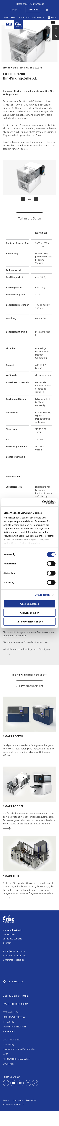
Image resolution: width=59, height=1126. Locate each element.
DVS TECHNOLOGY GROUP (15, 1004)
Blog (13, 17)
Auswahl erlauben (29, 612)
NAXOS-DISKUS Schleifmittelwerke (18, 1049)
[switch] (51, 563)
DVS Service (8, 1064)
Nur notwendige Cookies (29, 621)
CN (22, 981)
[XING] (28, 1083)
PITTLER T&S (8, 1021)
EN (15, 981)
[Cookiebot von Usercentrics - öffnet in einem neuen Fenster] (42, 502)
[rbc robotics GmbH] (18, 24)
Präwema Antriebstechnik (14, 1026)
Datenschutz (32, 1100)
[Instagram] (21, 1083)
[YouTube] (13, 1083)
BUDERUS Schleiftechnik (14, 1017)
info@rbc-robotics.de (14, 960)
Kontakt (6, 1100)
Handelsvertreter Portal (13, 1104)
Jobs (6, 17)
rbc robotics (9, 1031)
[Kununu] (35, 1083)
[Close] (47, 10)
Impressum (18, 1100)
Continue (33, 10)
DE (9, 981)
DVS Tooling (8, 1044)
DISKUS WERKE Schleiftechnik (16, 1059)
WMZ (5, 1054)
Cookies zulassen (29, 604)
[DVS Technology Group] (9, 24)
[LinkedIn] (6, 1083)
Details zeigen (42, 594)
